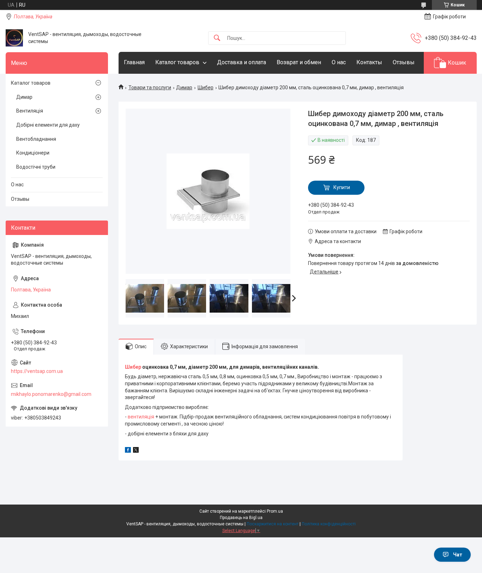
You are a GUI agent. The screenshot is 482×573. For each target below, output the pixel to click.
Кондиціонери (32, 153)
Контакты (369, 62)
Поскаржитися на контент (273, 523)
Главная (134, 62)
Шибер (205, 87)
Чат (457, 554)
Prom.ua (275, 511)
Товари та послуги (149, 87)
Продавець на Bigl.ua (241, 517)
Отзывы (404, 62)
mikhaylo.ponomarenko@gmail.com (51, 394)
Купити (341, 187)
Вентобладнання (36, 139)
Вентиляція (29, 111)
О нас (339, 62)
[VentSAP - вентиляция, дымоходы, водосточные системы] (14, 38)
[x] (136, 451)
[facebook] (128, 451)
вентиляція (141, 417)
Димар (184, 87)
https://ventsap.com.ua (37, 371)
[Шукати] (217, 38)
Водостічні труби (35, 167)
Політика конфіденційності (329, 523)
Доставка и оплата (241, 62)
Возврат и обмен (299, 62)
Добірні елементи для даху (48, 125)
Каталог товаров (177, 62)
